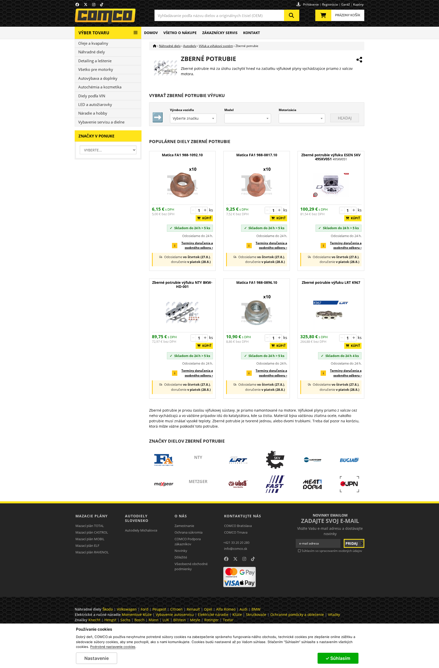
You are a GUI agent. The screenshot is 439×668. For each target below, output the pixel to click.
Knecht (94, 619)
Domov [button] (151, 32)
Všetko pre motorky (95, 69)
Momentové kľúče (137, 614)
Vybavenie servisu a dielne (101, 122)
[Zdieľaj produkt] (359, 59)
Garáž (345, 4)
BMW (256, 609)
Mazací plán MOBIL (89, 539)
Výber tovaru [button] (94, 33)
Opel (208, 609)
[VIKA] (238, 484)
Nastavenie (96, 658)
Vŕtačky (334, 614)
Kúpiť (205, 218)
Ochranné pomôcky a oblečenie (297, 614)
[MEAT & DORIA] (312, 484)
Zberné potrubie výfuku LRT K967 (331, 283)
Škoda (107, 609)
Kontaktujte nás (242, 516)
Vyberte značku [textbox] (186, 118)
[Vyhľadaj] (291, 15)
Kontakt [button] (251, 32)
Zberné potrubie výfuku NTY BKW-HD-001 (182, 285)
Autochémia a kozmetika (99, 86)
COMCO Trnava (235, 532)
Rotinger (211, 619)
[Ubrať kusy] (193, 210)
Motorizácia (287, 110)
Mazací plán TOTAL (89, 525)
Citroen (176, 609)
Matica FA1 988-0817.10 (256, 155)
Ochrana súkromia (188, 532)
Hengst (110, 619)
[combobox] (226, 15)
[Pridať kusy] (205, 210)
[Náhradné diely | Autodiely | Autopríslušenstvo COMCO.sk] (154, 46)
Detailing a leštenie (95, 60)
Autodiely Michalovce (141, 530)
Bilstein (179, 619)
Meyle (195, 619)
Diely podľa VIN (91, 95)
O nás (181, 516)
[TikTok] (101, 4)
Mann (154, 619)
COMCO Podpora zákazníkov (188, 541)
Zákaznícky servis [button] (220, 32)
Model (229, 110)
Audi (243, 609)
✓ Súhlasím (337, 658)
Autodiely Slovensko (136, 518)
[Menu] (135, 31)
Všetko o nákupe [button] (180, 32)
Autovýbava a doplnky (97, 78)
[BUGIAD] (349, 460)
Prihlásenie (311, 4)
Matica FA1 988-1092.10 (182, 155)
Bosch (139, 619)
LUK (166, 619)
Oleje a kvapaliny (93, 43)
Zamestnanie (184, 525)
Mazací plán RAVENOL (92, 552)
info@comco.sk (235, 548)
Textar (228, 619)
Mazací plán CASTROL (91, 532)
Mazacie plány (91, 516)
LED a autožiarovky (95, 104)
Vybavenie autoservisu (175, 614)
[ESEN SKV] (275, 460)
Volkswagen (127, 609)
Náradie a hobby (92, 113)
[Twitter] (85, 4)
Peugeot (159, 609)
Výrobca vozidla (182, 110)
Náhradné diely (91, 51)
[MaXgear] (164, 484)
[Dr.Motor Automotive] (312, 460)
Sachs (125, 619)
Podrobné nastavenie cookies (112, 647)
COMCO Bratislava (238, 525)
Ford (144, 609)
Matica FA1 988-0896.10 (256, 283)
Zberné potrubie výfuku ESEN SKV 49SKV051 (330, 157)
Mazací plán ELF (87, 545)
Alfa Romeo (226, 609)
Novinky (181, 550)
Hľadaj (345, 117)
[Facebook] (77, 4)
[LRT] (238, 460)
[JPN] (349, 484)
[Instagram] (93, 4)
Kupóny (358, 4)
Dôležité (181, 557)
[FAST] (275, 484)
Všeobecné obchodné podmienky (191, 566)
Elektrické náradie (213, 614)
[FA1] (164, 460)
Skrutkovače (256, 614)
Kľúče (237, 614)
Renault (193, 609)
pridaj (352, 543)
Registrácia (330, 4)
